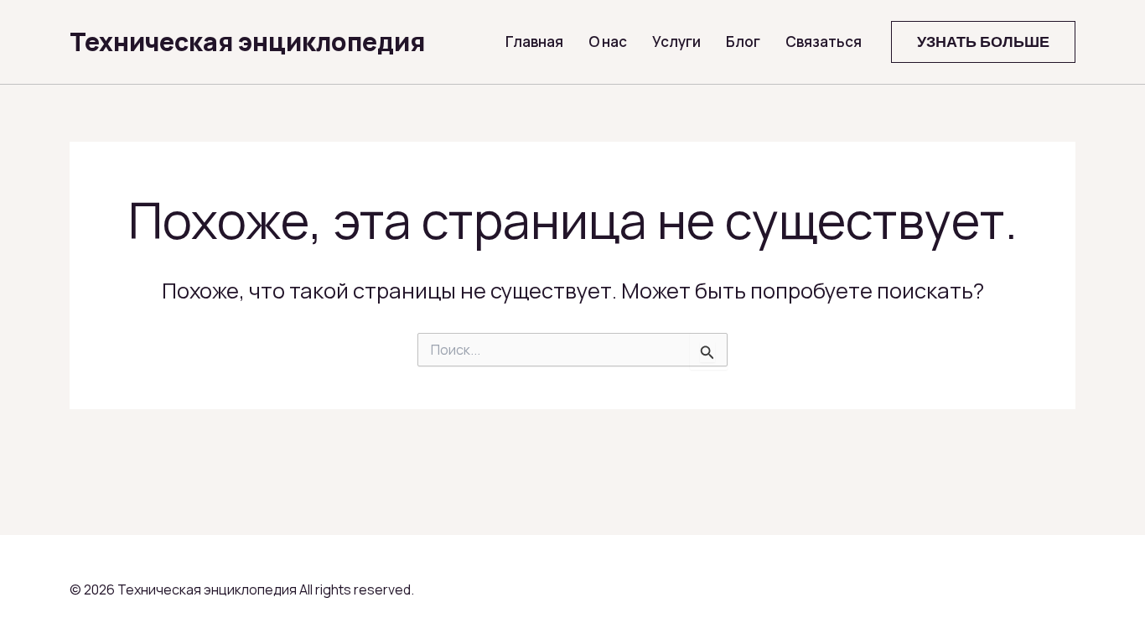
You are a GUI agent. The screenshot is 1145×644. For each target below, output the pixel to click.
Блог (743, 41)
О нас (607, 41)
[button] (983, 42)
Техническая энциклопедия (247, 41)
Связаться (823, 41)
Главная (534, 41)
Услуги (676, 41)
